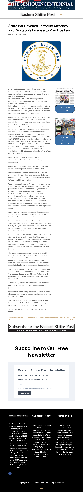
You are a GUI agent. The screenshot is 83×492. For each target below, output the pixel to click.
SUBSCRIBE (24, 393)
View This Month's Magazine (65, 140)
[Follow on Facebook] (10, 473)
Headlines (22, 34)
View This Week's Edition (65, 108)
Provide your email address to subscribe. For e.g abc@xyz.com (35, 388)
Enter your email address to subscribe (32, 379)
